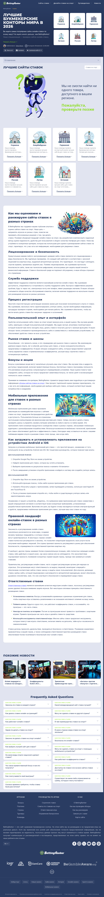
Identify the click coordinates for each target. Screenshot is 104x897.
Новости (97, 3)
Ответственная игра (48, 813)
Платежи (20, 809)
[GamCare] (35, 867)
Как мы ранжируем (79, 813)
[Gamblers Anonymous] (20, 867)
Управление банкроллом (48, 816)
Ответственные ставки (17, 588)
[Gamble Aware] (80, 867)
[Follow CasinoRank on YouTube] (88, 846)
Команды (20, 820)
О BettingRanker (79, 805)
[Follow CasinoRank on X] (83, 846)
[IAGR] (9, 867)
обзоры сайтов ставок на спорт (43, 383)
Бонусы (20, 805)
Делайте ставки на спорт (64, 3)
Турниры (20, 816)
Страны (20, 813)
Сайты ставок (43, 3)
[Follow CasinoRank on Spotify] (93, 846)
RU (5, 846)
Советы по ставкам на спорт (48, 809)
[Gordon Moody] (52, 867)
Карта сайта (79, 820)
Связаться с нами (80, 816)
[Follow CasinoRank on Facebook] (74, 846)
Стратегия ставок (48, 805)
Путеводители (84, 3)
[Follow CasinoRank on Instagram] (78, 846)
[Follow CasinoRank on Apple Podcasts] (98, 846)
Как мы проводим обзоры (79, 809)
